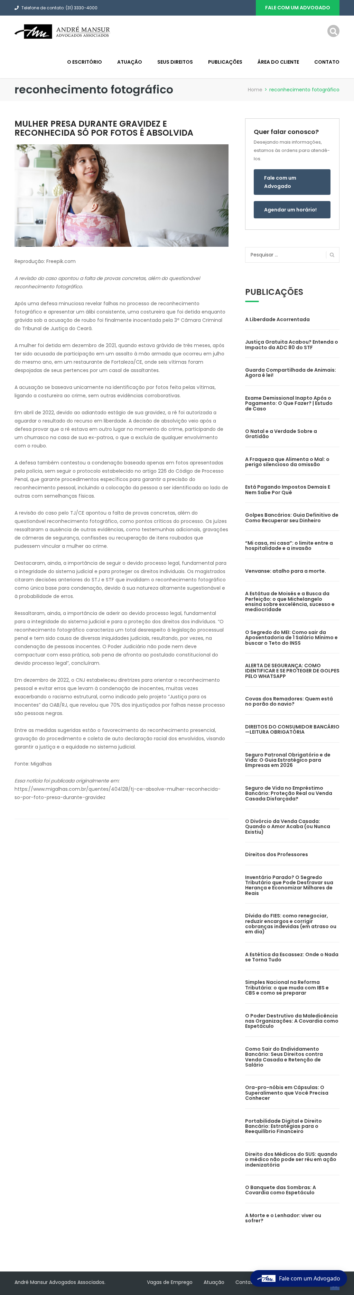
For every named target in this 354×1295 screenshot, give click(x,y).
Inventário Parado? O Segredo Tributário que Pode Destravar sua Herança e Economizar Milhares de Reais (289, 885)
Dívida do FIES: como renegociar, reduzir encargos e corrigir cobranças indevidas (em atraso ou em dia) (290, 923)
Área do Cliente (278, 61)
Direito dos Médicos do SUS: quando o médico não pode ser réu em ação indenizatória (291, 1159)
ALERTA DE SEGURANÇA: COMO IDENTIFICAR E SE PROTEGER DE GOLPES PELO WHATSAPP (292, 671)
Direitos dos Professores (276, 854)
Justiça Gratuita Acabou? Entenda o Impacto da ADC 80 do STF (291, 344)
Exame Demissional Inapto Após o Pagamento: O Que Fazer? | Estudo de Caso (289, 403)
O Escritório (84, 61)
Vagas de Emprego (170, 1282)
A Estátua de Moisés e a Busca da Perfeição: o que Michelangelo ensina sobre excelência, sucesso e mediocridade (290, 601)
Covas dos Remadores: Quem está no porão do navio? (289, 701)
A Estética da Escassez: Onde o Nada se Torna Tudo (291, 957)
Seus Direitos (175, 61)
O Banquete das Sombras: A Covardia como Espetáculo (280, 1190)
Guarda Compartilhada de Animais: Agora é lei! (290, 372)
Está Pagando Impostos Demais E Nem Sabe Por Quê (287, 489)
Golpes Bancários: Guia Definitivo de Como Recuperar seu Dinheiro (291, 517)
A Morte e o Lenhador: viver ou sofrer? (283, 1218)
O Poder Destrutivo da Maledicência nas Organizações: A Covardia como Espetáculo (291, 1021)
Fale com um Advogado (280, 182)
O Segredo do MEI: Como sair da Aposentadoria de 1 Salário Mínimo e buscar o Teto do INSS (291, 637)
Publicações (225, 61)
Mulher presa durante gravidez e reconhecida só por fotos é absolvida (104, 128)
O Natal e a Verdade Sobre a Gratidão (281, 434)
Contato (326, 61)
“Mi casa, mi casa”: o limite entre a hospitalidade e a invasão (289, 546)
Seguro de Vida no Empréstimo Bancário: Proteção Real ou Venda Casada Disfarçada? (288, 793)
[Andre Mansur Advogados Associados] (63, 31)
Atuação (129, 61)
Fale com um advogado (297, 7)
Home (255, 89)
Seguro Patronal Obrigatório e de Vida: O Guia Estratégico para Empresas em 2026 (287, 760)
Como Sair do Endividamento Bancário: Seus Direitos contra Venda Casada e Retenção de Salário (284, 1056)
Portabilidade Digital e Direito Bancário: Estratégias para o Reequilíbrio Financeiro (283, 1126)
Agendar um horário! (290, 209)
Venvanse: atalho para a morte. (285, 571)
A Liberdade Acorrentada (277, 319)
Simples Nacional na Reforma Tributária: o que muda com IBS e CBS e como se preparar (287, 987)
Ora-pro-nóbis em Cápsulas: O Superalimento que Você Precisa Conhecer (286, 1093)
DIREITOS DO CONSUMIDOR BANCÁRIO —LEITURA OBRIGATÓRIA (292, 729)
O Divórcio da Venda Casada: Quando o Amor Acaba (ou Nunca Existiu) (287, 826)
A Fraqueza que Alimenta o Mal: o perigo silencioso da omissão (287, 462)
